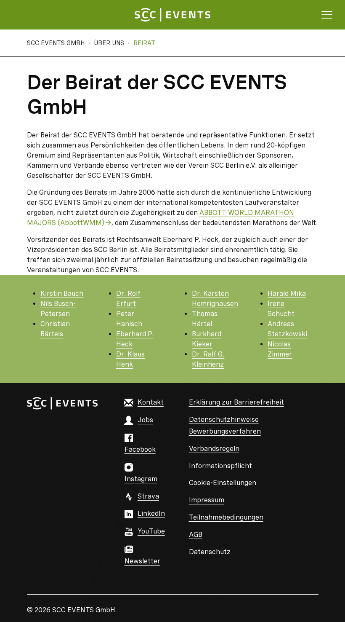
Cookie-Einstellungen (222, 483)
